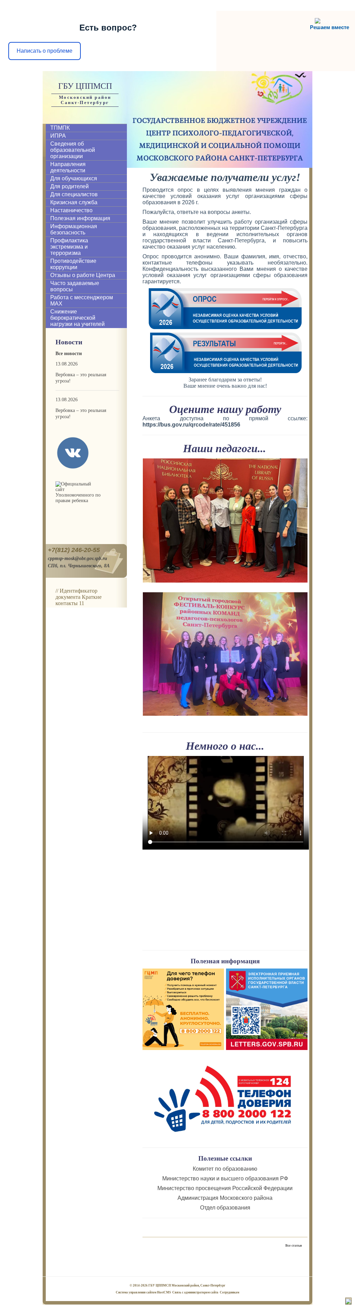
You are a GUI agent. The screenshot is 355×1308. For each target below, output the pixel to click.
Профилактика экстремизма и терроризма (69, 247)
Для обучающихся (73, 178)
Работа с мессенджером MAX (81, 300)
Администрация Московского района (225, 1198)
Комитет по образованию (226, 1169)
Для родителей (69, 186)
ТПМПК (60, 128)
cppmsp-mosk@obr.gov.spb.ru (77, 558)
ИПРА (58, 136)
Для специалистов (74, 194)
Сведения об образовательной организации (72, 150)
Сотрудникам (229, 1292)
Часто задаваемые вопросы (74, 286)
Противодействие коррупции (73, 264)
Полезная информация (80, 218)
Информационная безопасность (73, 229)
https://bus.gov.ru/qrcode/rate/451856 (191, 425)
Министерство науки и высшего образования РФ (225, 1178)
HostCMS (164, 1292)
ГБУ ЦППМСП (85, 86)
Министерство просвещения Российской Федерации (225, 1188)
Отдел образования (225, 1208)
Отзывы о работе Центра (82, 275)
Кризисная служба (73, 202)
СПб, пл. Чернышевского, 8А (79, 565)
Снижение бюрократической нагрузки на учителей (77, 318)
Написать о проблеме (44, 51)
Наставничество (71, 210)
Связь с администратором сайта (195, 1292)
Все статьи (293, 1245)
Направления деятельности (68, 167)
